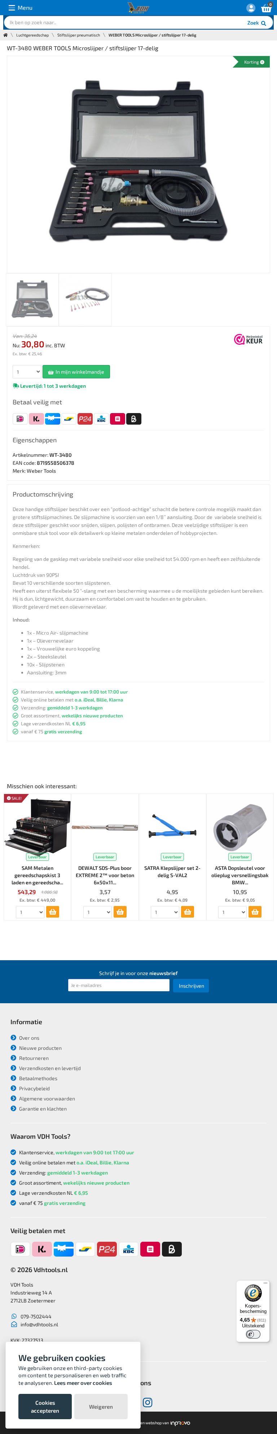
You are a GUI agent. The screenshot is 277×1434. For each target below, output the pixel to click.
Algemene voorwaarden (46, 1098)
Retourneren (33, 1058)
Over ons (28, 1038)
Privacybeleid (34, 1088)
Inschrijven (191, 986)
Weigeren (101, 1406)
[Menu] (265, 1284)
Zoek (253, 23)
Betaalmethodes (37, 1078)
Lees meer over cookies (83, 1382)
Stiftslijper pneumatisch (78, 35)
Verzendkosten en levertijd (49, 1068)
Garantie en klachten (42, 1108)
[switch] (253, 1334)
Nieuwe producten (40, 1048)
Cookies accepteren (45, 1406)
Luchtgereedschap (32, 35)
